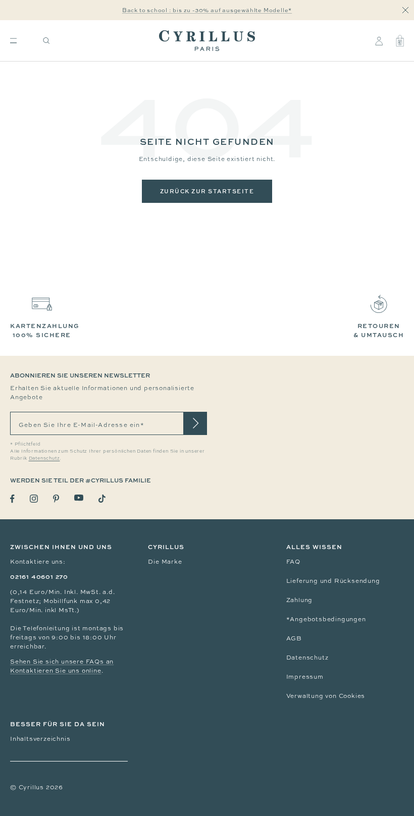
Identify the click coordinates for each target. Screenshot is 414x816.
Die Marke (165, 562)
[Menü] (13, 40)
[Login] (379, 41)
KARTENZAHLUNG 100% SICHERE (45, 330)
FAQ (293, 562)
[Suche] (46, 40)
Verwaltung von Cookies (326, 696)
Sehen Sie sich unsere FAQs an (62, 662)
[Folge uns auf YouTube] (78, 498)
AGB (294, 638)
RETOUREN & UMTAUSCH (378, 330)
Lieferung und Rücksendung (333, 581)
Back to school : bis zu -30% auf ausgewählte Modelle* (207, 10)
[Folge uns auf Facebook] (12, 499)
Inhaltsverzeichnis (40, 739)
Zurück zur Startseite (207, 191)
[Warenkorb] (400, 41)
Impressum (305, 677)
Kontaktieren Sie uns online (55, 671)
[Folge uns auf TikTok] (102, 499)
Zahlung (299, 600)
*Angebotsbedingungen (326, 619)
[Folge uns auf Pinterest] (56, 499)
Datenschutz (307, 658)
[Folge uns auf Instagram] (34, 499)
